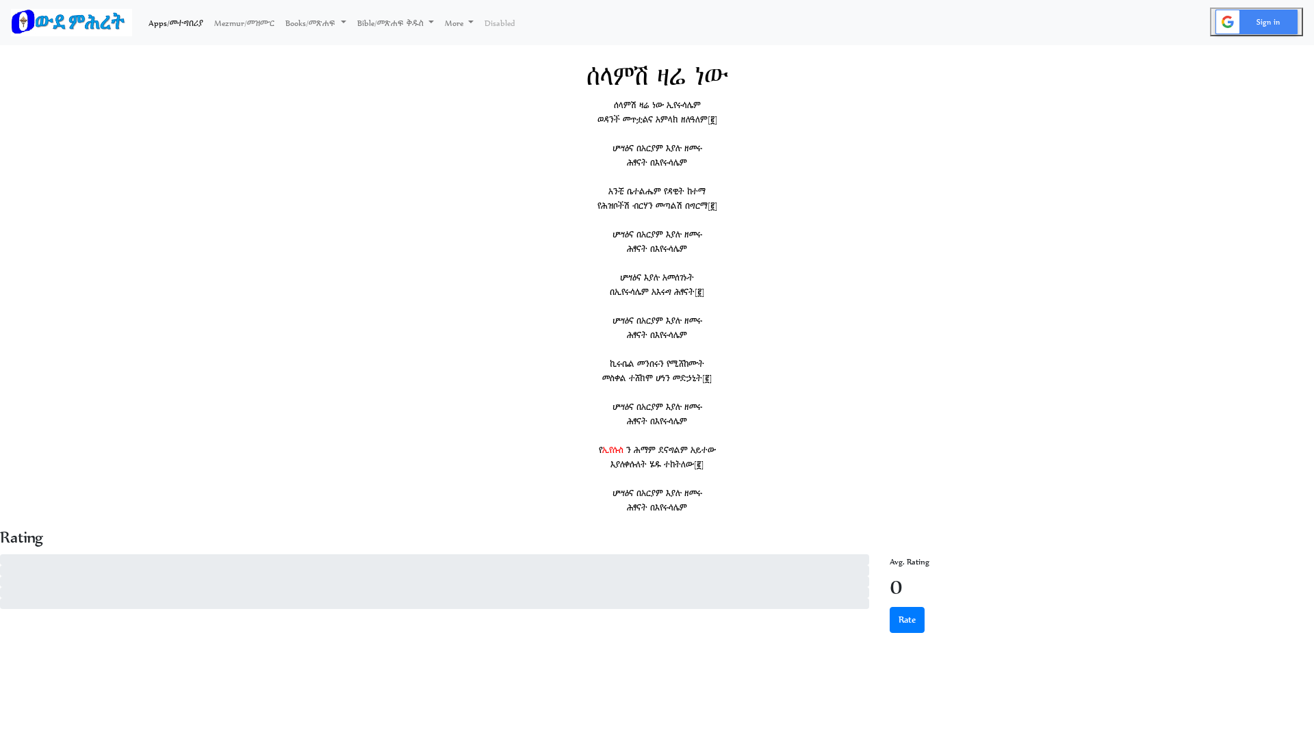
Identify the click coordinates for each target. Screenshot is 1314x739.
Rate (907, 619)
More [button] (455, 23)
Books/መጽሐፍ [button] (311, 23)
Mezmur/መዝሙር (244, 23)
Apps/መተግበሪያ (179, 22)
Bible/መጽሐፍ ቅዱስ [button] (391, 23)
